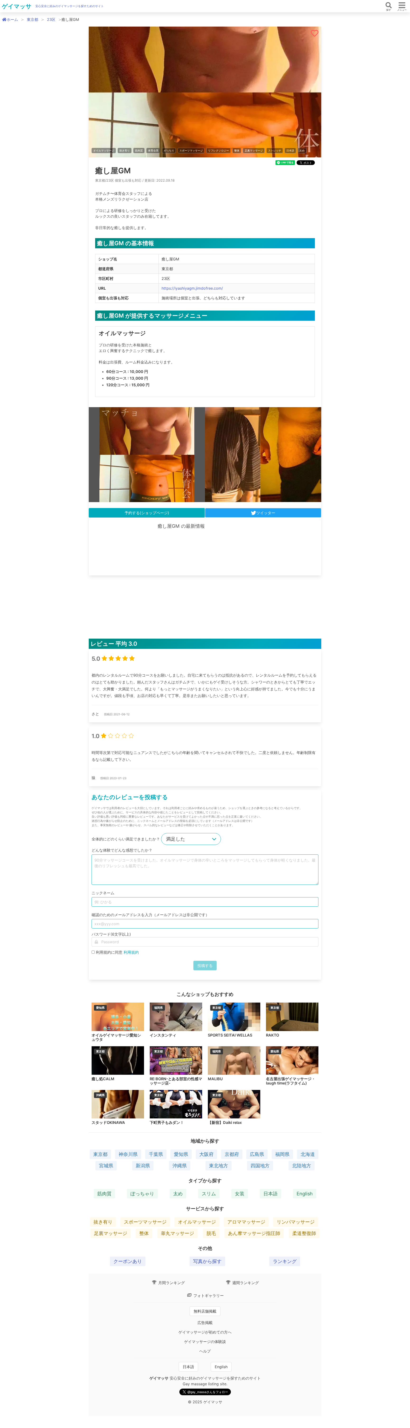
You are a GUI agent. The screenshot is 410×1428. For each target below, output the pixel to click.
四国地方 (260, 1166)
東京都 (32, 19)
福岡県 (282, 1154)
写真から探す (207, 1261)
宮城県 (106, 1166)
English (305, 1194)
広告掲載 (205, 1322)
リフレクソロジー (218, 150)
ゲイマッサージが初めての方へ (205, 1332)
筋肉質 (139, 150)
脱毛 (211, 1233)
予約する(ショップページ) (147, 512)
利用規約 (131, 952)
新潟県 (143, 1166)
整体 (236, 150)
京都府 (232, 1154)
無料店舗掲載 (205, 1311)
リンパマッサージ (296, 1222)
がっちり (169, 150)
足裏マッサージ (254, 150)
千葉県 (156, 1154)
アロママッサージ (246, 1222)
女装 (239, 1194)
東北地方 (218, 1166)
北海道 (308, 1154)
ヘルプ (205, 1351)
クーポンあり (127, 1261)
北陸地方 (301, 1166)
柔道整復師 (304, 1233)
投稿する (205, 965)
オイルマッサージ (103, 150)
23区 (51, 19)
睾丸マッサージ (177, 1233)
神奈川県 (128, 1154)
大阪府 (206, 1154)
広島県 (257, 1154)
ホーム (12, 19)
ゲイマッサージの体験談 (205, 1341)
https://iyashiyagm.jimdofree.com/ (192, 288)
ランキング (285, 1261)
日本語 (290, 150)
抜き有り (124, 150)
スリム (209, 1194)
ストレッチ (274, 150)
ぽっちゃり (142, 1194)
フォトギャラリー (208, 1295)
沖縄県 (179, 1166)
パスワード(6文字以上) (111, 934)
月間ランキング (171, 1282)
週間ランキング (245, 1282)
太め (302, 150)
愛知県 (181, 1154)
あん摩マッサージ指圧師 (254, 1233)
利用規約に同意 (117, 952)
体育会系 (153, 150)
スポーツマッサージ (191, 150)
